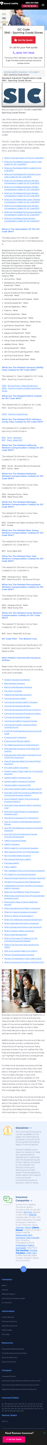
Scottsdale (21, 1248)
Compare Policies (9, 1376)
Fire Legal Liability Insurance (16, 768)
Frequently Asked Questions (13, 1349)
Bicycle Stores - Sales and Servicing (23, 386)
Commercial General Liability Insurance (20, 702)
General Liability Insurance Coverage (19, 781)
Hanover (20, 1227)
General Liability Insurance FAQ (17, 785)
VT (8, 1411)
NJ (9, 1408)
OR (25, 1408)
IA (34, 1404)
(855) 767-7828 (24, 52)
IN (39, 1404)
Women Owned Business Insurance (19, 955)
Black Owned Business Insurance (18, 687)
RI (31, 1408)
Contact (5, 1290)
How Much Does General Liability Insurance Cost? (21, 1381)
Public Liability (10, 867)
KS (41, 1404)
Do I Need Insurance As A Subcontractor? (21, 745)
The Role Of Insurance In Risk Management (22, 882)
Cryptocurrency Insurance (15, 737)
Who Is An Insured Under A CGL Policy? (21, 951)
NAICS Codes (7, 1330)
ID (32, 1404)
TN (39, 1408)
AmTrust (28, 1212)
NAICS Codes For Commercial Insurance (21, 848)
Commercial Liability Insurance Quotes (20, 721)
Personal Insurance (9, 1321)
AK (3, 1421)
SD (36, 1408)
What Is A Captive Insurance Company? (21, 912)
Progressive (21, 1245)
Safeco (31, 1245)
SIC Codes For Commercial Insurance (20, 874)
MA (8, 1406)
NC (34, 1406)
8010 (4, 438)
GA (29, 1404)
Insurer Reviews (8, 1317)
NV (3, 1408)
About (4, 1285)
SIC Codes (6, 1334)
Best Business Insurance (14, 683)
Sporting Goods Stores (18, 414)
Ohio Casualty (33, 1237)
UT (3, 1411)
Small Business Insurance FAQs (14, 1353)
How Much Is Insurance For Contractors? (21, 818)
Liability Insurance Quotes (15, 840)
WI (15, 1411)
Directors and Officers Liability (17, 741)
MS (28, 1406)
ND (37, 1406)
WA (11, 1411)
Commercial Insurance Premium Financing (22, 710)
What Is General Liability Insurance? (19, 931)
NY (16, 1408)
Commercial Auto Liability (15, 698)
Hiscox (28, 1227)
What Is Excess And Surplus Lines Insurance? (23, 927)
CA (11, 1404)
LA (5, 1406)
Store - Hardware (14, 438)
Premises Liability (11, 863)
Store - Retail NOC (15, 440)
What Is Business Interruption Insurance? (21, 923)
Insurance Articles (9, 1362)
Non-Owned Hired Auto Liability (17, 859)
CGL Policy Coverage (13, 691)
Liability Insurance (12, 844)
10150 (4, 386)
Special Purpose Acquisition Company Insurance (24, 878)
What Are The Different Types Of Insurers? (22, 892)
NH (6, 1408)
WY (22, 1411)
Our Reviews (7, 1303)
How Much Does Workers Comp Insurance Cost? (20, 1385)
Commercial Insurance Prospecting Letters (22, 713)
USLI (34, 1253)
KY (3, 1406)
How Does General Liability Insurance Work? (23, 789)
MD (11, 1406)
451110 (4, 414)
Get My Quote (30, 6)
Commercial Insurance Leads (13, 1298)
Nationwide (21, 1235)
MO (24, 1406)
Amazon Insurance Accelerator (17, 680)
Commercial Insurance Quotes (17, 717)
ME (15, 1406)
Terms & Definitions (9, 1357)
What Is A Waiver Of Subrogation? (18, 916)
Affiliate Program (8, 1294)
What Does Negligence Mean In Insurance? (22, 908)
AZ (8, 1404)
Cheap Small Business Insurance (17, 695)
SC (33, 1408)
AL (3, 1404)
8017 (4, 440)
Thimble (33, 1250)
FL (26, 1404)
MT (31, 1406)
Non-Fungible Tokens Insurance (17, 856)
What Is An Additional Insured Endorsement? (23, 920)
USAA (28, 1253)
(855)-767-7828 (32, 3)
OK (22, 1408)
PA (28, 1408)
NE (41, 1406)
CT (17, 1404)
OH (19, 1408)
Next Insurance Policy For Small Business (21, 852)
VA (6, 1411)
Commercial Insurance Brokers (17, 706)
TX (42, 1408)
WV (18, 1411)
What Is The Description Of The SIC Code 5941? (24, 158)
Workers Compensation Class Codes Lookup (22, 958)
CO (14, 1404)
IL (36, 1404)
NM (12, 1408)
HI (7, 1421)
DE (23, 1404)
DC (20, 1404)
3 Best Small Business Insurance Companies (19, 1389)
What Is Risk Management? (15, 935)
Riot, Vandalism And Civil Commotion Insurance (24, 871)
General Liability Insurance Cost (17, 778)
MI (18, 1406)
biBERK (33, 1215)
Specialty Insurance (9, 1326)
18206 (4, 388)
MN (21, 1406)
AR (6, 1404)
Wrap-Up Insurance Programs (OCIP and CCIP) (24, 962)
